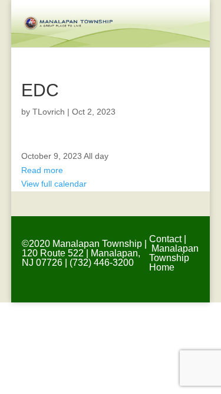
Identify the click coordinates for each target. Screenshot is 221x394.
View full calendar (54, 183)
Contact (165, 239)
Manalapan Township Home (174, 257)
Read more (42, 170)
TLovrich (48, 111)
